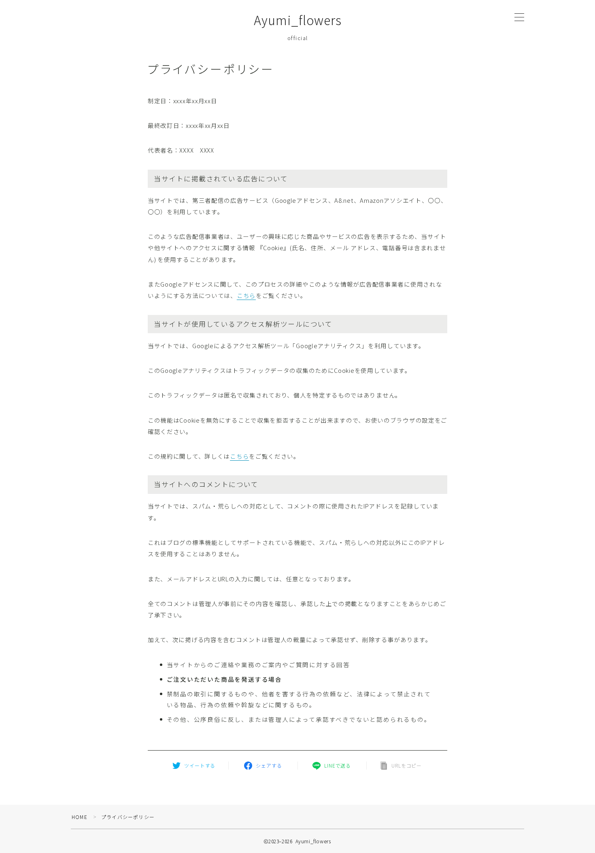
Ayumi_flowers (298, 20)
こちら (246, 295)
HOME (79, 816)
